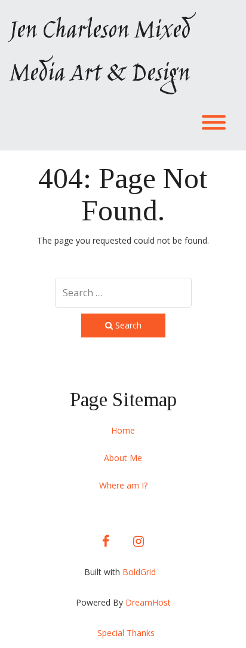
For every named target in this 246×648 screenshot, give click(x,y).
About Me (123, 457)
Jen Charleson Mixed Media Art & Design (99, 53)
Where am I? (123, 485)
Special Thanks (126, 632)
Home (123, 430)
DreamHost (148, 602)
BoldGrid (139, 572)
